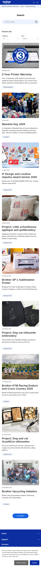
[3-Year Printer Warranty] (20, 55)
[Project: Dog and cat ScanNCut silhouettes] (20, 419)
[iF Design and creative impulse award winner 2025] (20, 155)
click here (15, 556)
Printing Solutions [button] (8, 87)
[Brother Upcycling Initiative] (20, 472)
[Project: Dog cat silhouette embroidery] (20, 314)
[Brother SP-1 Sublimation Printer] (20, 261)
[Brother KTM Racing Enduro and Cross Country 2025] (20, 367)
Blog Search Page (30, 6)
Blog (22, 6)
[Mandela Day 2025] (20, 105)
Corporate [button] (6, 137)
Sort (22, 36)
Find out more (21, 562)
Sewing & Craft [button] (7, 190)
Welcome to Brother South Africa (10, 6)
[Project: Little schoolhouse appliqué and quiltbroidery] (20, 208)
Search (34, 2)
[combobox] (20, 22)
